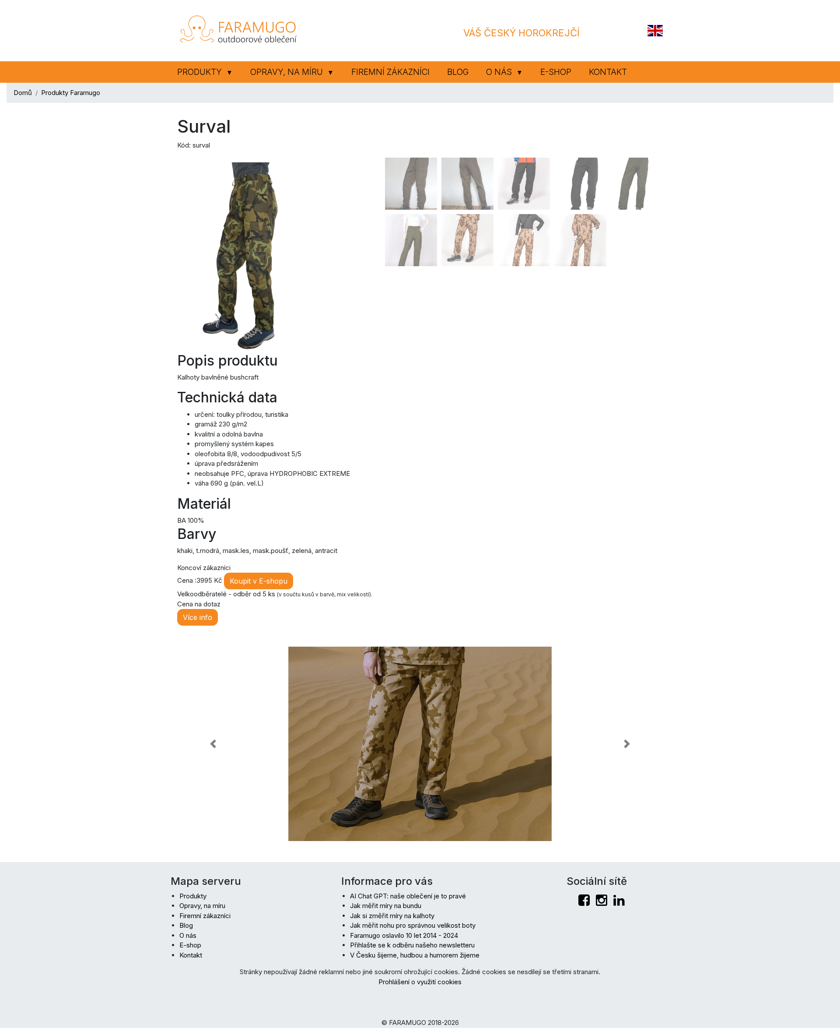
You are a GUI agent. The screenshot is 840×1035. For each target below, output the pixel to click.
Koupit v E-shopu (258, 581)
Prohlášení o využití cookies (420, 982)
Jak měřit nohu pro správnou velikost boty (413, 925)
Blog (458, 72)
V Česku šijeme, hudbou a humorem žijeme (415, 955)
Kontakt (608, 72)
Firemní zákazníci (390, 72)
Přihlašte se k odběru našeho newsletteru (412, 945)
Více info (197, 617)
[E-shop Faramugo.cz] (238, 30)
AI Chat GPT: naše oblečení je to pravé (408, 896)
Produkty (205, 72)
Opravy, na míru (292, 72)
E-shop (555, 72)
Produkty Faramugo (70, 92)
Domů (23, 92)
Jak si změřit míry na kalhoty (392, 916)
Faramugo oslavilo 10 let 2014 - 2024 (404, 935)
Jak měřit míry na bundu (385, 905)
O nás (504, 72)
